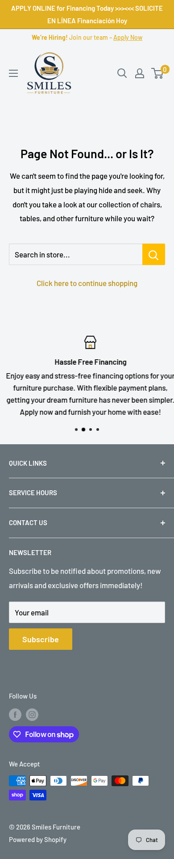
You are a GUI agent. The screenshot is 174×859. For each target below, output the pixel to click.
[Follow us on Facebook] (15, 714)
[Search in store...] (153, 254)
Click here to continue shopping (87, 282)
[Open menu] (13, 73)
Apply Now (127, 37)
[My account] (139, 73)
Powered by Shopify (37, 839)
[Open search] (122, 73)
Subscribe (40, 639)
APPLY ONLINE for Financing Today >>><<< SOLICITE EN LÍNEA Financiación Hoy (87, 14)
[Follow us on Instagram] (32, 714)
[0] (157, 73)
